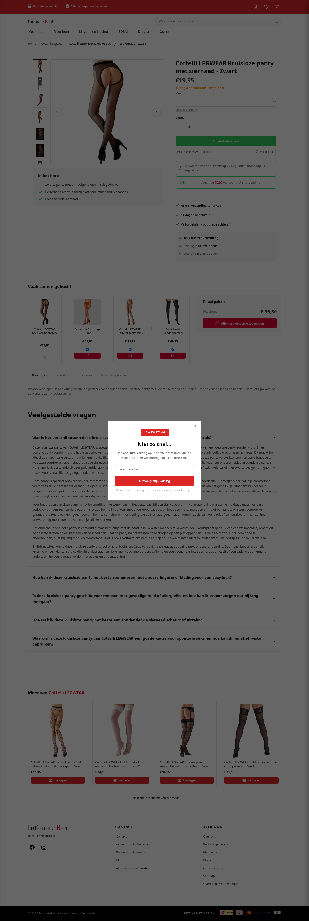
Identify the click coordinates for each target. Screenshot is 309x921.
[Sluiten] (195, 426)
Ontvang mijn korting (154, 481)
